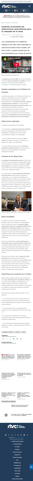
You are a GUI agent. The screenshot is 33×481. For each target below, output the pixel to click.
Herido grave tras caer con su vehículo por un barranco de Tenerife (24, 374)
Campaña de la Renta (7, 332)
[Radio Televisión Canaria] (9, 6)
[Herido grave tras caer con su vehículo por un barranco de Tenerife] (24, 368)
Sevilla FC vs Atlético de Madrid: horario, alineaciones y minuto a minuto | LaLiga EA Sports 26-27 (23, 395)
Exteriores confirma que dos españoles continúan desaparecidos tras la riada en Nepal (9, 394)
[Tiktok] (15, 435)
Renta (23, 332)
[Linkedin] (17, 338)
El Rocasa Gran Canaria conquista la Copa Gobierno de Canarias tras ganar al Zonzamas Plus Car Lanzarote (8, 375)
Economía (15, 22)
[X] (3, 338)
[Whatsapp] (27, 435)
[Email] (20, 338)
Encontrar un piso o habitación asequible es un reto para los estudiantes (21, 415)
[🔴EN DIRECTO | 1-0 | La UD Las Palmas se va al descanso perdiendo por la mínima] (9, 349)
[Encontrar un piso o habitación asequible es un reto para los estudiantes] (6, 415)
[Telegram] (13, 338)
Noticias (8, 22)
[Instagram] (18, 435)
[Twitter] (12, 435)
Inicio (3, 22)
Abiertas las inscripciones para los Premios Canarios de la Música (19, 406)
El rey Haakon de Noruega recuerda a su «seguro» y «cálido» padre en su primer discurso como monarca (24, 356)
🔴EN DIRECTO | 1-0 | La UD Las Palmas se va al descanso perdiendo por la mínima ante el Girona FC (16, 16)
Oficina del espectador (19, 437)
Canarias (17, 332)
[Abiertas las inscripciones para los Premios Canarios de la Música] (6, 406)
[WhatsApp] (10, 338)
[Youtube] (6, 435)
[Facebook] (6, 338)
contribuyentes (5, 84)
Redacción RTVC (6, 34)
